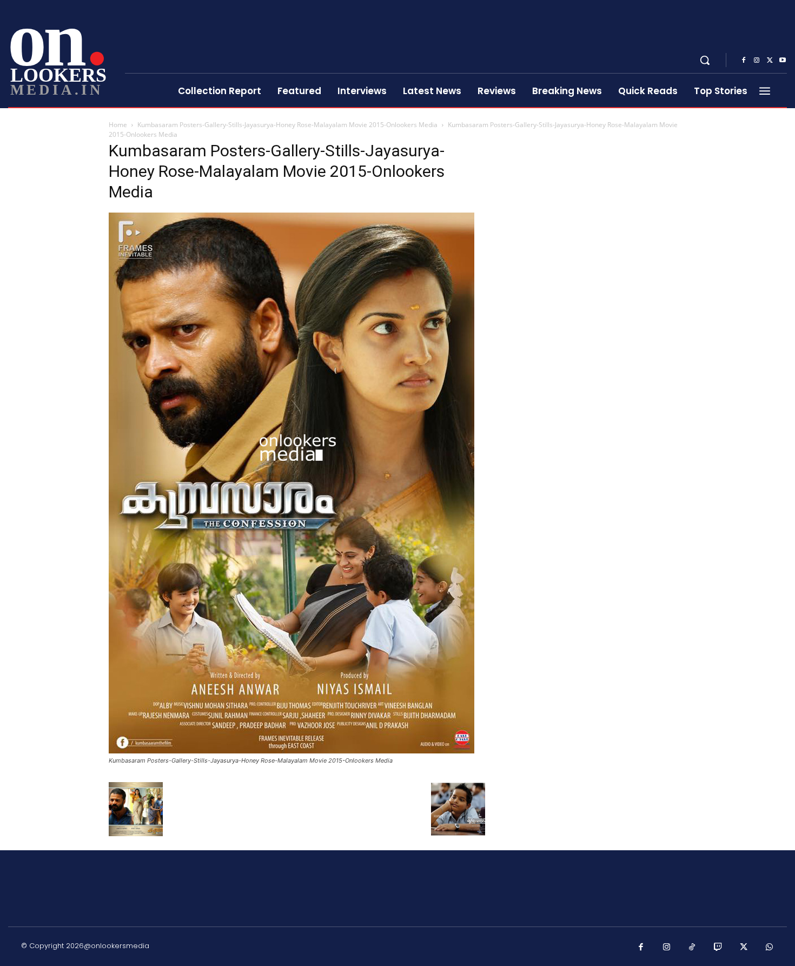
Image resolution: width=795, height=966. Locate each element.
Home (118, 124)
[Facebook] (743, 60)
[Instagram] (756, 60)
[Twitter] (769, 60)
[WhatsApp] (769, 947)
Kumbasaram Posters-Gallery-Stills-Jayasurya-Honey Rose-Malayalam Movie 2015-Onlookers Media (287, 124)
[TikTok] (692, 947)
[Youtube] (782, 60)
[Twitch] (718, 947)
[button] (705, 60)
